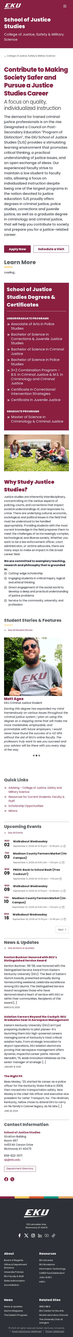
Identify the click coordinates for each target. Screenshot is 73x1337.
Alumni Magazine (13, 1310)
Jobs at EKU (45, 1277)
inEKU (42, 1281)
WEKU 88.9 (44, 1306)
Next (60, 929)
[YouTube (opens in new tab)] (47, 1235)
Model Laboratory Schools (53, 1315)
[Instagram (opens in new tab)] (33, 1235)
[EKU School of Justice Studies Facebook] (7, 1179)
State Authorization (14, 1280)
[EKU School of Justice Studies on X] (13, 1179)
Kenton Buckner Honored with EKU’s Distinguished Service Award (30, 959)
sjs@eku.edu (12, 1160)
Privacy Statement (54, 1331)
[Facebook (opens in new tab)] (19, 1235)
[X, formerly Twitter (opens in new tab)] (26, 1235)
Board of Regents (13, 1260)
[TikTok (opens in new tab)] (53, 1235)
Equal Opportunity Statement (27, 1331)
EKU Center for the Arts (51, 1310)
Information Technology (52, 1268)
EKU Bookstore (47, 1264)
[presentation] (33, 666)
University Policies (14, 1272)
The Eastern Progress (15, 1315)
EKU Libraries (46, 1260)
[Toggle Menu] (65, 6)
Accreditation (11, 1285)
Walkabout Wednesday (30, 841)
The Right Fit (13, 1076)
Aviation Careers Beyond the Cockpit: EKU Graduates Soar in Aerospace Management (36, 1018)
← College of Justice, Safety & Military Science (29, 55)
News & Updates (13, 1306)
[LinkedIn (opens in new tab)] (40, 1235)
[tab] (34, 755)
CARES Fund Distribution (52, 1273)
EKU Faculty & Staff (14, 1276)
